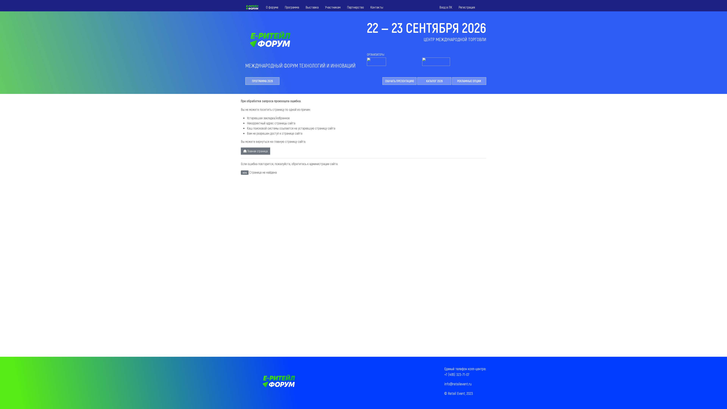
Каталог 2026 (434, 81)
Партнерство (355, 7)
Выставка (312, 7)
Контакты (376, 7)
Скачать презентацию (399, 81)
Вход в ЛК (445, 7)
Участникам (333, 7)
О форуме (272, 7)
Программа (292, 7)
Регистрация (467, 7)
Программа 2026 (262, 81)
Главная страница (257, 151)
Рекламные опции (469, 81)
